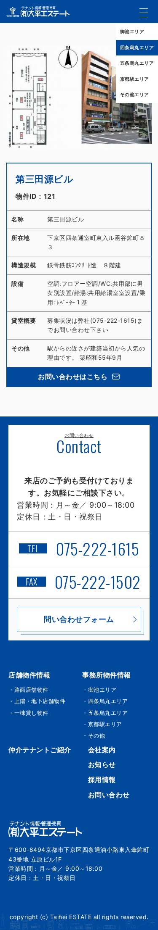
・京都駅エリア (102, 724)
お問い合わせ (109, 794)
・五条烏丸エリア (105, 712)
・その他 (93, 735)
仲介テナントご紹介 (39, 750)
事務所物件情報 (106, 675)
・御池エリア (99, 689)
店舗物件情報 (29, 675)
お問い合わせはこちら (72, 376)
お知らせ (102, 764)
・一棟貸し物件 (28, 712)
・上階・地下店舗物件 (36, 701)
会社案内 (102, 750)
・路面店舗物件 (28, 689)
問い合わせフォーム (79, 619)
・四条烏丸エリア (105, 701)
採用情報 (102, 779)
